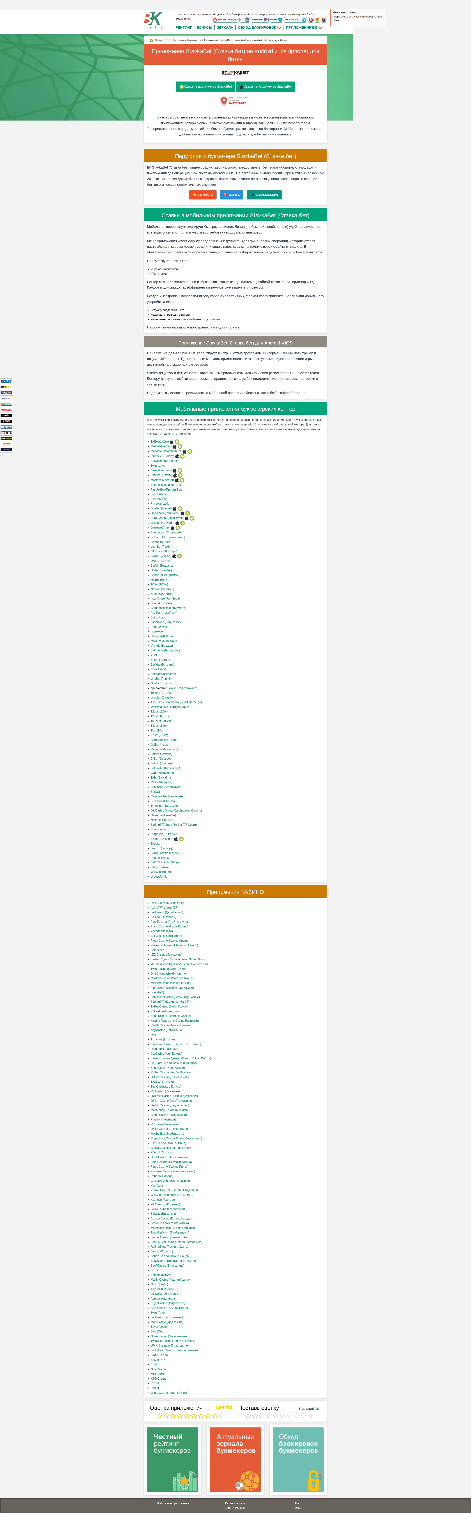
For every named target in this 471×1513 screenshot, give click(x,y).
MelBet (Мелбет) (161, 446)
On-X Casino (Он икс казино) (169, 1157)
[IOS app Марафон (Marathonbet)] (184, 451)
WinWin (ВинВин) (162, 871)
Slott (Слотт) (159, 1331)
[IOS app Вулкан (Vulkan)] (174, 556)
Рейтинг (184, 27)
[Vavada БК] (6, 409)
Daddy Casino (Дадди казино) (170, 1105)
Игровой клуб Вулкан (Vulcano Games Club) (179, 964)
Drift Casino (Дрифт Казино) (169, 973)
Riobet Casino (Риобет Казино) (170, 1072)
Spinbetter (157, 950)
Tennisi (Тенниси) (162, 692)
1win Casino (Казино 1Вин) (168, 968)
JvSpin (155, 1270)
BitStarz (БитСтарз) (163, 1213)
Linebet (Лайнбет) (162, 678)
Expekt (155, 843)
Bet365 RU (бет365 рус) (166, 862)
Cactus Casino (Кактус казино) (170, 1180)
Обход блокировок (257, 27)
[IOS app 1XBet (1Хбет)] (171, 441)
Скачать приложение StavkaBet (208, 86)
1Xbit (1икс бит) (161, 777)
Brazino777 (158, 1359)
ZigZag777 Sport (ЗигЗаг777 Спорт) (174, 824)
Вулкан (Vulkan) (161, 556)
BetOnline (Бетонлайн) (165, 787)
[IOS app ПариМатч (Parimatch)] (182, 513)
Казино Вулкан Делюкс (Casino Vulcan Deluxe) (181, 1058)
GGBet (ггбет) (159, 744)
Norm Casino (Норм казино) (169, 1336)
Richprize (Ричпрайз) (164, 1124)
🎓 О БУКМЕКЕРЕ (264, 195)
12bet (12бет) (159, 711)
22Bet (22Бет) (159, 735)
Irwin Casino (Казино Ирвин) (169, 1209)
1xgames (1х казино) (164, 1039)
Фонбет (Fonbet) (161, 508)
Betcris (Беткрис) (161, 754)
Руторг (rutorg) (160, 829)
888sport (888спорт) (163, 636)
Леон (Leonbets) (161, 470)
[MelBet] (6, 386)
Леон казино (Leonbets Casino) (171, 1015)
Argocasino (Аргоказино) (167, 1030)
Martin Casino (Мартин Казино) (170, 1279)
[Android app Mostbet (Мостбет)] (182, 480)
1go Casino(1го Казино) (166, 1086)
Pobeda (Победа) (162, 1176)
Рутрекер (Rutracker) (164, 834)
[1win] (6, 415)
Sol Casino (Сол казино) (166, 935)
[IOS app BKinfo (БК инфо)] (176, 838)
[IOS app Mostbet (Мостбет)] (177, 480)
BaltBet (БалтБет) (162, 659)
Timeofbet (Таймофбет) (165, 805)
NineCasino (158, 1369)
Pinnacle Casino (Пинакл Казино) (172, 987)
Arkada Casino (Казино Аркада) (171, 1218)
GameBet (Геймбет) (163, 815)
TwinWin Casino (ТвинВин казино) (173, 1340)
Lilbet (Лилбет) (160, 876)
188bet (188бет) (161, 721)
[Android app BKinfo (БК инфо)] (181, 838)
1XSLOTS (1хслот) (163, 1081)
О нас (298, 1507)
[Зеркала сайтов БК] (235, 1461)
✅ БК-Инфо (157, 40)
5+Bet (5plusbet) (161, 758)
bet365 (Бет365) (161, 541)
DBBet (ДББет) (160, 560)
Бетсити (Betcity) (161, 475)
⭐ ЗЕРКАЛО (203, 195)
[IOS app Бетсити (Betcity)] (175, 475)
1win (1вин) (158, 465)
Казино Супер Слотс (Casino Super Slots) (177, 959)
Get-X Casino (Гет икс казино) (170, 1223)
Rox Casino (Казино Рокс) (167, 902)
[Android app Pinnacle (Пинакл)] (182, 456)
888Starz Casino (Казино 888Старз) (174, 1063)
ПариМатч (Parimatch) (165, 513)
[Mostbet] (6, 432)
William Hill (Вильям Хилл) (168, 537)
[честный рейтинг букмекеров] (172, 1461)
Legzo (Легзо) (159, 494)
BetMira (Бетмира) (162, 664)
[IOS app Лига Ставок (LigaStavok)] (186, 517)
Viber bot (257, 19)
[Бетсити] (6, 426)
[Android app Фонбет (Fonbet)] (180, 508)
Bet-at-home (158, 617)
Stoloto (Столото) (162, 1251)
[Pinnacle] (6, 398)
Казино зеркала (235, 1503)
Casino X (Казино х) (163, 917)
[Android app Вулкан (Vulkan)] (179, 556)
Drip (153, 1034)
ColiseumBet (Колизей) (165, 575)
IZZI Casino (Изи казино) (166, 954)
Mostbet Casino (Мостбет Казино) (172, 978)
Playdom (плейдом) (163, 1119)
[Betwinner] (6, 404)
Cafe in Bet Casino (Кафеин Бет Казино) (176, 1242)
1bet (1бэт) (157, 730)
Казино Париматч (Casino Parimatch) (175, 1020)
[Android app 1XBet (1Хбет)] (177, 441)
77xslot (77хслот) (162, 1152)
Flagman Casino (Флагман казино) (173, 1171)
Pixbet (155, 1383)
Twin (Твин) (158, 1312)
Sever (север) (159, 1326)
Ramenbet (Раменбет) (165, 1048)
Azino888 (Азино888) (164, 1289)
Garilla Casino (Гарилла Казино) (171, 1147)
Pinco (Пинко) (160, 867)
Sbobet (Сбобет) (161, 603)
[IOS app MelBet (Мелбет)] (174, 446)
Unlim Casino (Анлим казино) (170, 1128)
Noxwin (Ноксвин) (162, 589)
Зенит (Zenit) (159, 499)
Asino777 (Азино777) (164, 907)
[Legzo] (6, 449)
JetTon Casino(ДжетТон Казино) (171, 1100)
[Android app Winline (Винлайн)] (182, 522)
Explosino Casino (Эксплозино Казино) (176, 1044)
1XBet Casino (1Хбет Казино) (169, 1006)
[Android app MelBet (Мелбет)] (180, 446)
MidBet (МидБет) (161, 782)
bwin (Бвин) (158, 669)
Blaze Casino (159, 1355)
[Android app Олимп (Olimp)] (178, 527)
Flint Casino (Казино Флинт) (168, 1143)
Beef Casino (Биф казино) (167, 1265)
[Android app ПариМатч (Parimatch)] (187, 513)
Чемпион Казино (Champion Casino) (174, 945)
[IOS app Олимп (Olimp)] (172, 527)
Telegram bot (293, 19)
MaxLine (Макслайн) (164, 641)
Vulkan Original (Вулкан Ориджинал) (174, 1190)
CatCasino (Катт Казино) (166, 1053)
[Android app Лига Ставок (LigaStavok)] (192, 517)
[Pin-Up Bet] (6, 444)
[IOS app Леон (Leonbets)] (174, 470)
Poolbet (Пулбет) (161, 857)
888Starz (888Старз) (164, 551)
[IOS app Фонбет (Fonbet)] (174, 508)
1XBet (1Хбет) (160, 441)
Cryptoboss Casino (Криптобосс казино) (176, 1138)
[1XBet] (6, 381)
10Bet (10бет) (159, 584)
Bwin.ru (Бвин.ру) (162, 848)
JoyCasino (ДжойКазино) (167, 912)
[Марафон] (6, 392)
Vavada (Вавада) (162, 645)
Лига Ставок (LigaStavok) (167, 517)
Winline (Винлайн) (162, 522)
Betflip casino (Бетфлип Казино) (171, 1162)
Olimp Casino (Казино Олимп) (170, 1392)
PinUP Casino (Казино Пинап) (170, 1025)
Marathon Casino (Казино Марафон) (174, 1227)
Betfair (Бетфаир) (162, 565)
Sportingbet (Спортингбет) (167, 532)
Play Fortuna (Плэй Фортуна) (169, 921)
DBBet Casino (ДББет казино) (170, 1077)
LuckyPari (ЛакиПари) (165, 1293)
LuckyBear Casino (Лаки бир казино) (174, 1350)
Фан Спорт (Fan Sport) (165, 598)
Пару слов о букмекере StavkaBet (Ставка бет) (358, 18)
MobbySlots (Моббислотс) (167, 1133)
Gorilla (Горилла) (161, 683)
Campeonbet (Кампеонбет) (168, 796)
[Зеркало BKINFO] (153, 20)
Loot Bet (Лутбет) (161, 546)
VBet (154, 655)
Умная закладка (227, 19)
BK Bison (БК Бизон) (164, 801)
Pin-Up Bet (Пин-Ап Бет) (166, 489)
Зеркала (225, 27)
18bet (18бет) (159, 725)
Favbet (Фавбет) (161, 503)
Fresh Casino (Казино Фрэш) (169, 940)
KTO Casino (158, 1378)
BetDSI (155, 791)
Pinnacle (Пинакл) (162, 456)
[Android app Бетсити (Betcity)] (180, 475)
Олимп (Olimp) (160, 527)
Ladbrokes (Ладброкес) (166, 622)
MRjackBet (157, 1373)
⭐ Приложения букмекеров (184, 40)
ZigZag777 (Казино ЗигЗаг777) (171, 1001)
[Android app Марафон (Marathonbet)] (189, 451)
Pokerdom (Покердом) (165, 1011)
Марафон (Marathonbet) (166, 451)
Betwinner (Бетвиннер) (165, 460)
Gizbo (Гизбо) (159, 1284)
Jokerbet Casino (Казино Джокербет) (174, 1095)
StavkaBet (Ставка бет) (182, 688)
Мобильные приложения (172, 1503)
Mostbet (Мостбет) (162, 480)
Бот (242, 19)
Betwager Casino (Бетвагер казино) (173, 1260)
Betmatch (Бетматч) (163, 674)
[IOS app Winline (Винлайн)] (177, 522)
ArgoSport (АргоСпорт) (165, 739)
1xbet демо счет (235, 1507)
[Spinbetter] (6, 438)
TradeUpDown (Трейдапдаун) (170, 1232)
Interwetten (157, 631)
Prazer (155, 1388)
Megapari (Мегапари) (164, 749)
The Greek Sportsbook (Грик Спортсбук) (176, 702)
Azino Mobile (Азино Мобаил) (170, 1307)
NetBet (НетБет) (161, 579)
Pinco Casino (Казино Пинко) (169, 1166)
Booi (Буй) (157, 992)
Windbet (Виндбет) (163, 697)
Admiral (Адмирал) (163, 1298)
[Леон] (6, 421)
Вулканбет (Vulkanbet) (165, 853)
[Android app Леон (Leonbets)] (180, 470)
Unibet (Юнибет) (161, 570)
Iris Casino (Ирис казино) (167, 1317)
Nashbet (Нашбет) (162, 819)
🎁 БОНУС (232, 195)
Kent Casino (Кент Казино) (168, 1067)
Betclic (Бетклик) (161, 763)
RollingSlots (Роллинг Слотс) (169, 1246)
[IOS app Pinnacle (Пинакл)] (177, 456)
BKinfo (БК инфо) (162, 838)
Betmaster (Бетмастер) (165, 768)
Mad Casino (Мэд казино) (167, 1322)
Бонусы (204, 27)
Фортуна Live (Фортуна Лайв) (170, 706)
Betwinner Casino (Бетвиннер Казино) (175, 997)
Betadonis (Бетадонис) (165, 650)
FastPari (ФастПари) (164, 612)
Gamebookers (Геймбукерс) (168, 607)
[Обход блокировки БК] (298, 1461)
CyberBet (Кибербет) (164, 772)
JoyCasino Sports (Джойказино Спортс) (176, 810)
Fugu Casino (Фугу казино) (168, 1303)
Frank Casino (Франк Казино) (169, 926)
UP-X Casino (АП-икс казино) (170, 1345)
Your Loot (157, 1185)
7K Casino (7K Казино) (165, 1204)
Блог (298, 1503)
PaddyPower (159, 626)
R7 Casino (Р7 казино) (165, 1091)
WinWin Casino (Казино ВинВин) (172, 1194)
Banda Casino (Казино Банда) (170, 1256)
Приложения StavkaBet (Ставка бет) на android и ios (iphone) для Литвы (235, 55)
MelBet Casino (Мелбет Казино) (171, 982)
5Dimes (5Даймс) (162, 593)
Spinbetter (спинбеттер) (166, 484)
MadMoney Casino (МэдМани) (170, 1110)
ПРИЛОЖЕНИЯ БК (302, 27)
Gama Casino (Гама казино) (169, 1114)
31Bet (154, 1364)
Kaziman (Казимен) (163, 1199)
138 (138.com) (160, 716)
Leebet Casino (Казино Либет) (170, 1237)
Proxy (274, 19)
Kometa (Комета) (161, 1275)
